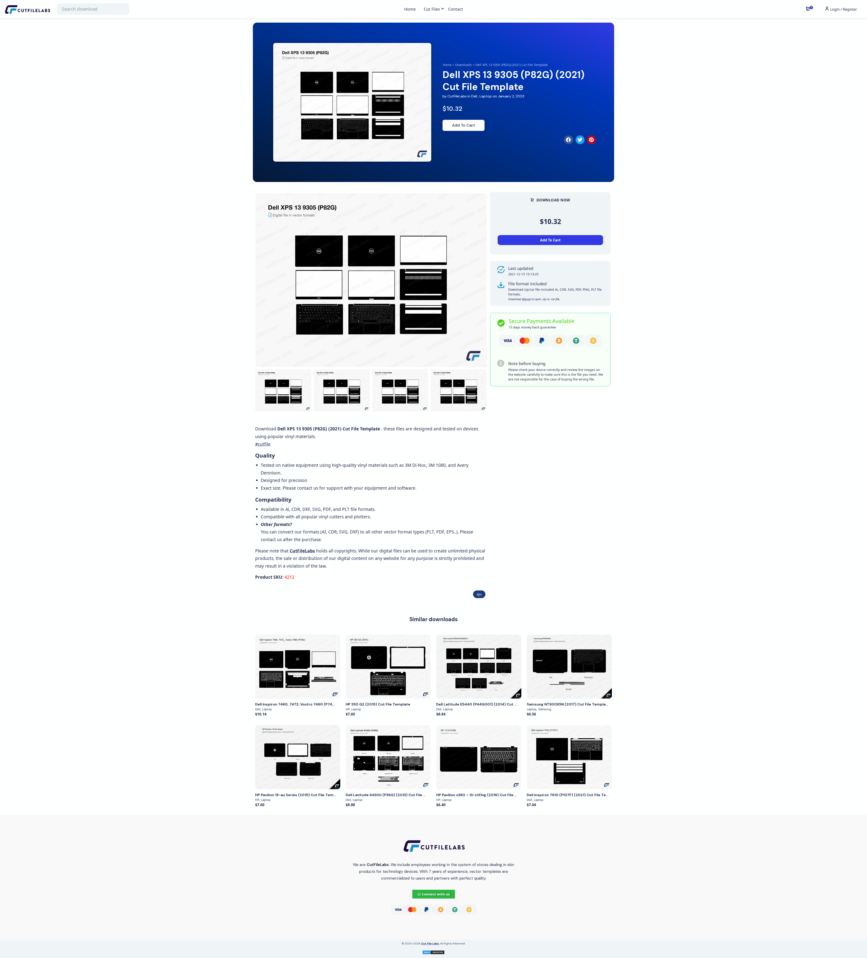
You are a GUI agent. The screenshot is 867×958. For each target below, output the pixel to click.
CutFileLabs (457, 96)
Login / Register (843, 9)
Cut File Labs (430, 943)
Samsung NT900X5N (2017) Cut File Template (568, 704)
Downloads (463, 65)
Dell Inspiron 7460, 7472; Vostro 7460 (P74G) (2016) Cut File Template (318, 704)
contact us (307, 488)
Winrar (526, 299)
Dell (474, 96)
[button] (478, 280)
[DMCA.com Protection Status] (433, 952)
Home (447, 65)
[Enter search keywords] (93, 9)
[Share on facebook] (568, 139)
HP (348, 709)
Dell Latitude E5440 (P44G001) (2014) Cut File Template (487, 704)
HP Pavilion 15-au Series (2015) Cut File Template (299, 795)
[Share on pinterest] (591, 139)
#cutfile (262, 444)
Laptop (486, 96)
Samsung (544, 709)
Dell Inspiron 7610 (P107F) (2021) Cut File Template (573, 795)
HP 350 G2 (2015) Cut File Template (378, 704)
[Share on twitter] (580, 139)
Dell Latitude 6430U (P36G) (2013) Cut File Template (393, 795)
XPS (479, 594)
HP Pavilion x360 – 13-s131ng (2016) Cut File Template (484, 795)
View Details (298, 666)
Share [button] (272, 201)
